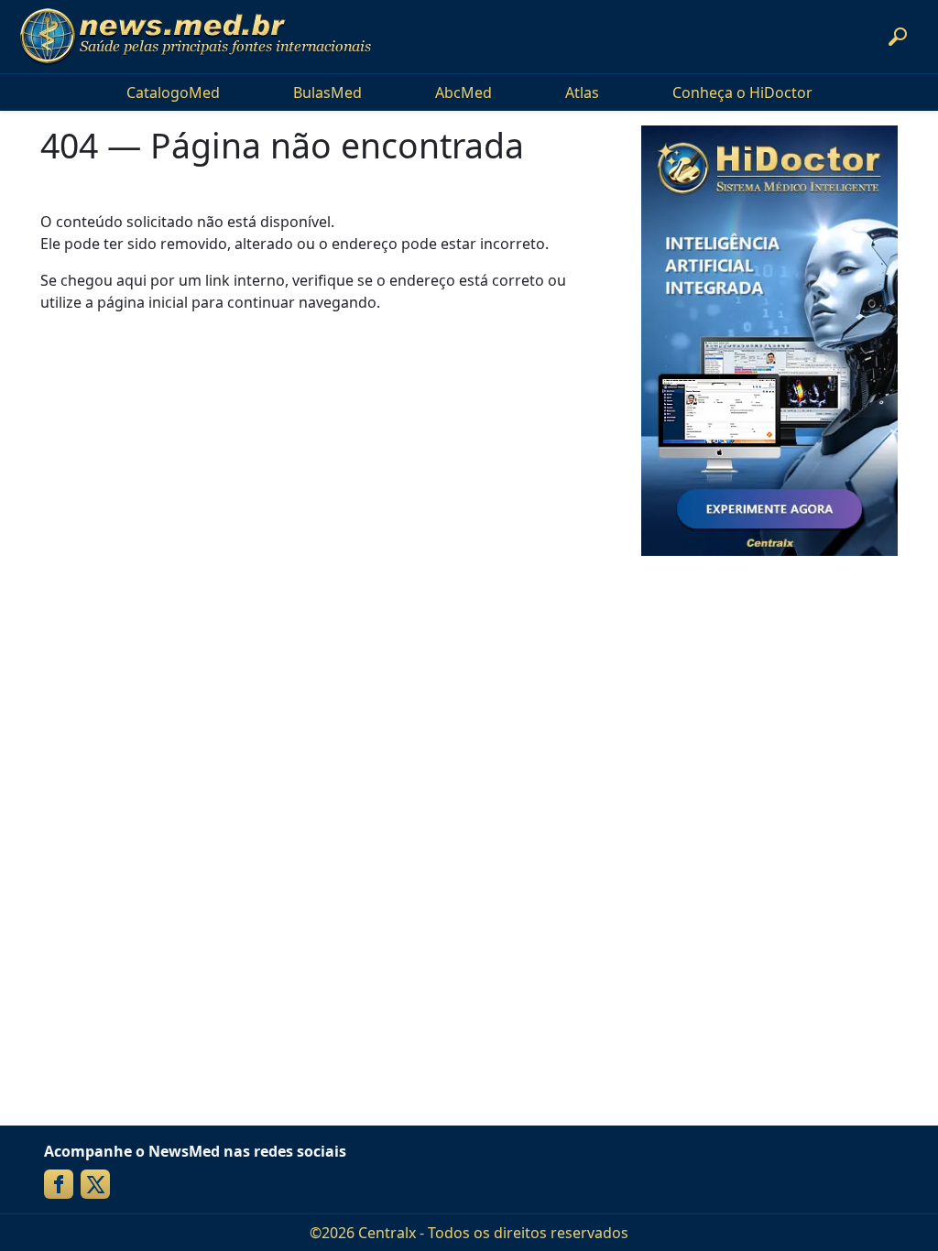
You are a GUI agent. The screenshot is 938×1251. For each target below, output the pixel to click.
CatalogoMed (173, 92)
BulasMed (327, 92)
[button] (898, 36)
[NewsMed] (195, 36)
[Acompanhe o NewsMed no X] (95, 1184)
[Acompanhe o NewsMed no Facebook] (58, 1184)
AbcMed (463, 92)
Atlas (582, 92)
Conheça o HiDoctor (742, 92)
